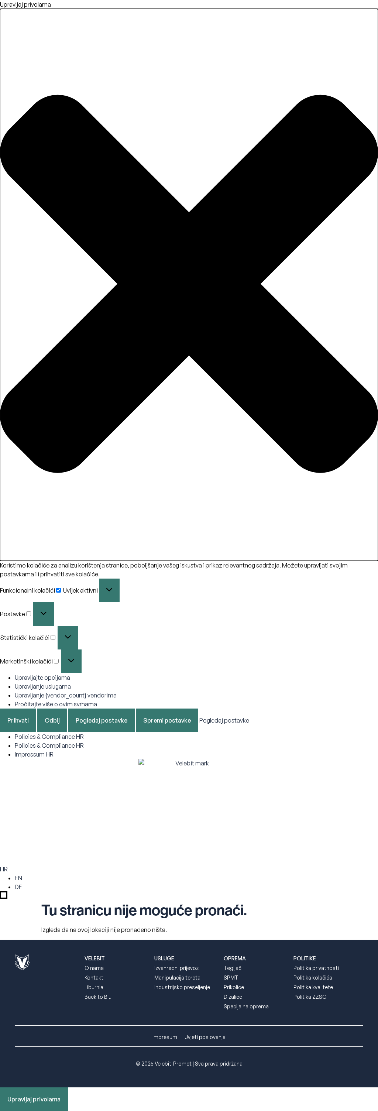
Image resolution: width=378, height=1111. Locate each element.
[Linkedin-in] (35, 995)
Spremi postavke (167, 720)
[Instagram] (51, 995)
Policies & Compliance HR (49, 736)
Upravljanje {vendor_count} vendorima (66, 695)
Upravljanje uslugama (43, 686)
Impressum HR (34, 754)
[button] (189, 285)
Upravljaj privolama (34, 1099)
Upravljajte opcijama (42, 677)
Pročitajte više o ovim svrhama (56, 704)
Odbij (52, 720)
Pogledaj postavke (101, 720)
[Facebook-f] (18, 995)
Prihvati (18, 720)
